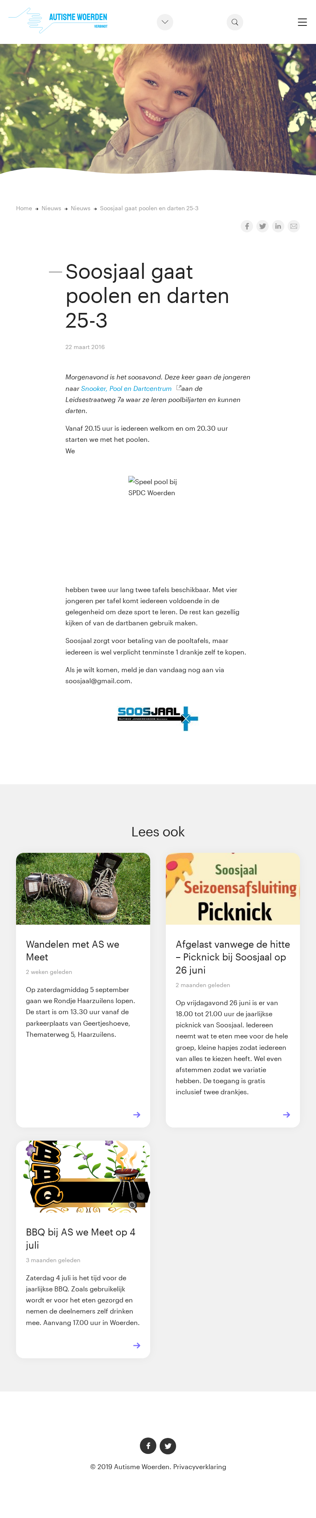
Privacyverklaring (199, 1466)
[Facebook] (148, 1446)
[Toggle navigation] (302, 22)
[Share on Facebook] (247, 226)
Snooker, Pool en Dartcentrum (127, 388)
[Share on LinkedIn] (278, 226)
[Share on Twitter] (262, 226)
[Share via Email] (294, 226)
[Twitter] (168, 1446)
